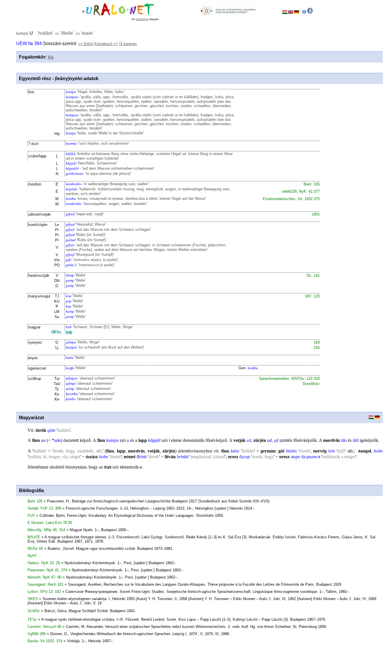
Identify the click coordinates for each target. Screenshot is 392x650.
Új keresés (128, 44)
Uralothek (142, 19)
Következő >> (106, 44)
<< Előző (85, 44)
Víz (51, 57)
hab (69, 332)
